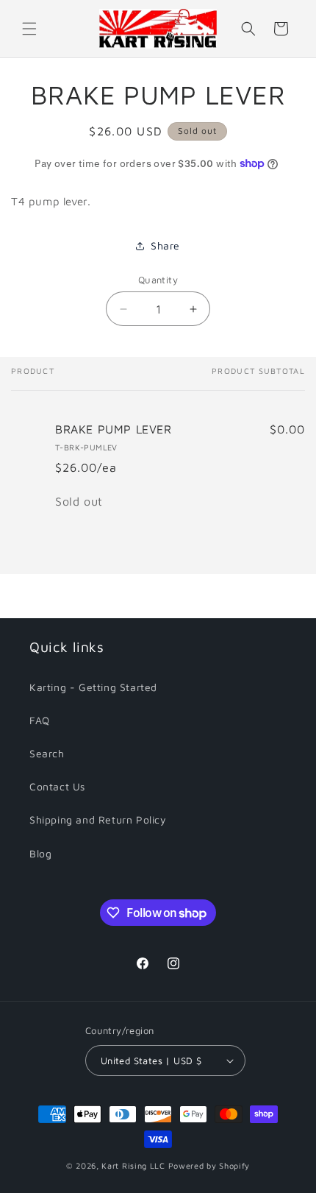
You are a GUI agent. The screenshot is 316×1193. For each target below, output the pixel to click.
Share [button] (165, 245)
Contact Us (57, 786)
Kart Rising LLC (133, 1165)
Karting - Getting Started (93, 687)
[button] (29, 29)
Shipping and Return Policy (98, 819)
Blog (40, 853)
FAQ (39, 720)
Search (47, 753)
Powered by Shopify (209, 1165)
